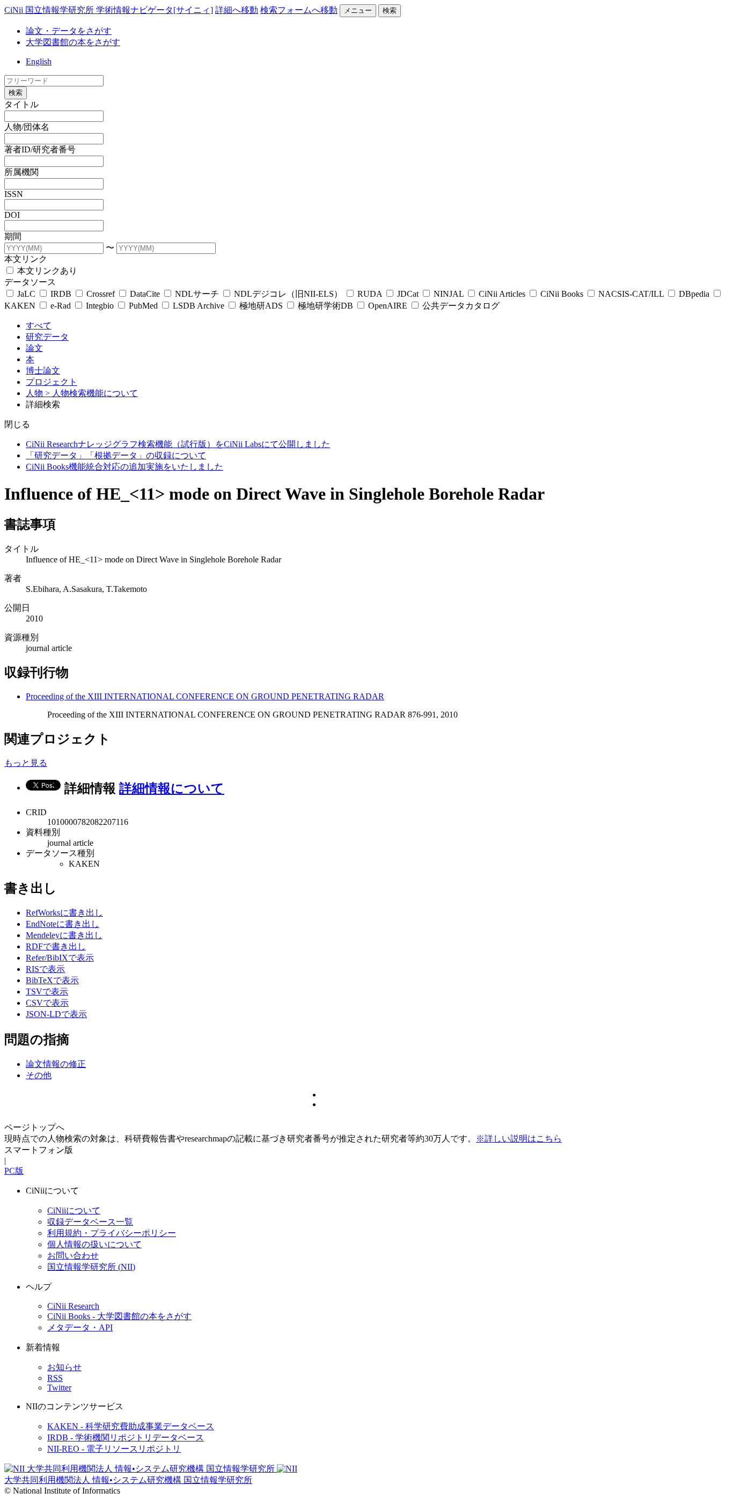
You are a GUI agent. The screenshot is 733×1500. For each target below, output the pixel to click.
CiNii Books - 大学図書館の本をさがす (119, 1316)
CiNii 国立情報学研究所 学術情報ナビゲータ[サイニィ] (108, 9)
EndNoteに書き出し (62, 923)
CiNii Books (561, 293)
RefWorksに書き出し (64, 912)
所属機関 (21, 172)
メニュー (358, 10)
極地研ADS (261, 305)
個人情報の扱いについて (94, 1244)
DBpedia (694, 293)
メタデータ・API (80, 1327)
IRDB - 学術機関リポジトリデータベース (125, 1437)
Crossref (100, 293)
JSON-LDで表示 (56, 1014)
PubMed (143, 305)
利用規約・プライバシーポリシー (111, 1233)
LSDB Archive (198, 305)
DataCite (145, 293)
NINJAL (448, 293)
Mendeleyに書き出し (64, 935)
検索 (390, 10)
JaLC (26, 293)
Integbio (100, 305)
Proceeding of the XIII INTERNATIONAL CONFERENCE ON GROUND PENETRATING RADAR (205, 696)
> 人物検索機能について (91, 393)
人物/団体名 (26, 126)
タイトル (21, 104)
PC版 (14, 1170)
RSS (55, 1377)
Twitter (59, 1387)
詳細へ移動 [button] (236, 9)
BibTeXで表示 (52, 980)
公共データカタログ (460, 305)
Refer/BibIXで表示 (60, 957)
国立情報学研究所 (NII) (91, 1266)
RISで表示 (45, 969)
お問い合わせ (73, 1255)
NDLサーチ (197, 293)
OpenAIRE (387, 305)
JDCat (408, 293)
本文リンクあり (46, 270)
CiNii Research (73, 1306)
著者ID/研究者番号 (40, 149)
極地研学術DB (325, 305)
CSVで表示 (47, 1002)
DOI (12, 214)
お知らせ (64, 1367)
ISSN (13, 194)
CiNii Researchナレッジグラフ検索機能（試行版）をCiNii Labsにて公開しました (178, 444)
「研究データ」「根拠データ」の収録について (116, 455)
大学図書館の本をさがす (73, 42)
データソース (30, 282)
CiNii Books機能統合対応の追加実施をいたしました (124, 466)
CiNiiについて (73, 1210)
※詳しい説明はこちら (519, 1138)
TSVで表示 (47, 991)
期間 (12, 236)
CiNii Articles (502, 293)
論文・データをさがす (69, 30)
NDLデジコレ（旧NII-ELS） (288, 293)
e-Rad (60, 305)
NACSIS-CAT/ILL (631, 293)
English (39, 61)
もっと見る (25, 762)
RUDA (369, 293)
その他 (39, 1075)
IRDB (61, 293)
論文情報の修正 (56, 1064)
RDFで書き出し (56, 946)
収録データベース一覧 (90, 1221)
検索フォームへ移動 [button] (299, 9)
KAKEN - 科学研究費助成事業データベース (130, 1426)
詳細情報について (171, 788)
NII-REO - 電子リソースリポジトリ (114, 1448)
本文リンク (25, 259)
